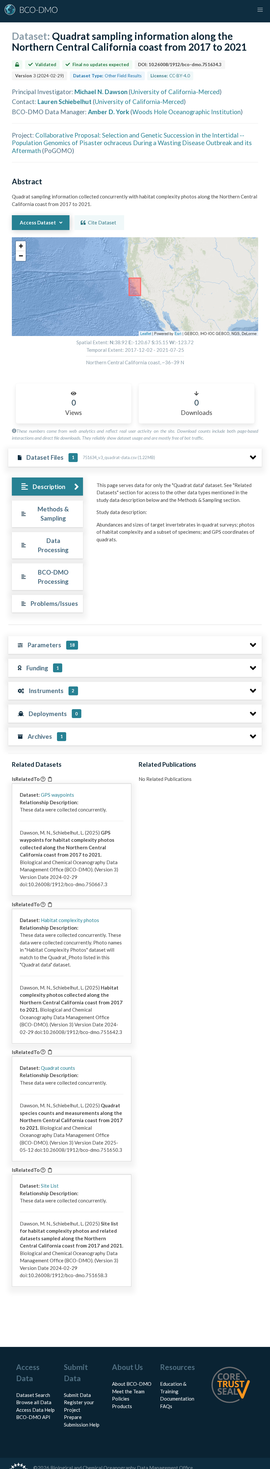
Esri (178, 333)
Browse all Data (33, 1402)
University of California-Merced (175, 91)
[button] (21, 246)
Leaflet (145, 333)
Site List (50, 1186)
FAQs (166, 1406)
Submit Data (77, 1395)
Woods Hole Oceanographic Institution (186, 112)
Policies (120, 1399)
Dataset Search (33, 1395)
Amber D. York (108, 112)
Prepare (73, 1417)
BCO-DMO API (33, 1417)
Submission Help (81, 1425)
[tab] (47, 486)
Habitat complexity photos (70, 920)
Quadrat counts (58, 1068)
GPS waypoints (57, 795)
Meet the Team (128, 1391)
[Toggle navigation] (260, 10)
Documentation (177, 1399)
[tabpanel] (177, 514)
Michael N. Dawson (100, 91)
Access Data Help (35, 1410)
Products (122, 1406)
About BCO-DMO (131, 1384)
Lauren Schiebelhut (65, 101)
